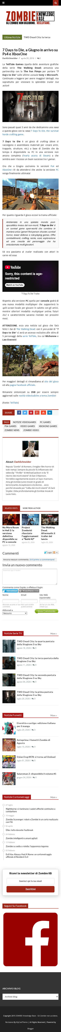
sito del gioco (51, 381)
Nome (5, 595)
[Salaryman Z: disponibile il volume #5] (8, 778)
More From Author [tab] (31, 508)
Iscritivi (31, 889)
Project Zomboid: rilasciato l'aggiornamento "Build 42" (30, 533)
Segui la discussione (56, 552)
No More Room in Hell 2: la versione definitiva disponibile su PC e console (10, 534)
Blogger (30, 1029)
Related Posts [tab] (11, 508)
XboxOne (7, 169)
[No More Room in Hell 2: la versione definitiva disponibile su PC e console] (11, 519)
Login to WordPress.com (29, 590)
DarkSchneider (10, 58)
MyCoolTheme (22, 1022)
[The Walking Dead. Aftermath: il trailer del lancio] (50, 519)
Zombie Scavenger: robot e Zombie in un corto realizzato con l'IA (32, 820)
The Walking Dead (25, 329)
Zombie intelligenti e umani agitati (21, 838)
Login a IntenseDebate (10, 590)
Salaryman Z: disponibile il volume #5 (36, 773)
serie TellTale (29, 336)
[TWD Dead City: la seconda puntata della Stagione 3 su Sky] (8, 679)
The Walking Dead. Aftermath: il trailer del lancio (48, 533)
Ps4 (52, 166)
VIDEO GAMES (27, 426)
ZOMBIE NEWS (12, 430)
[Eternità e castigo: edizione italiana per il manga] (8, 728)
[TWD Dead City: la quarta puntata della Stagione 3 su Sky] (8, 646)
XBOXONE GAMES (48, 426)
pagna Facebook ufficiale (22, 385)
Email (23, 595)
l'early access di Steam (36, 155)
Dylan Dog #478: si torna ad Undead (36, 756)
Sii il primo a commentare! (42, 559)
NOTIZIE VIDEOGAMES (24, 422)
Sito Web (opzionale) (45, 596)
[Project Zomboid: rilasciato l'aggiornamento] (30, 519)
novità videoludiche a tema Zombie (37, 395)
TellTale (14, 402)
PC (57, 169)
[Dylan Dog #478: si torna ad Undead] (8, 761)
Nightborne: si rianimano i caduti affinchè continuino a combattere (30, 810)
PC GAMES (45, 422)
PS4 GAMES (10, 426)
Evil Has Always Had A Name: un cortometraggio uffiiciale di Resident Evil (29, 855)
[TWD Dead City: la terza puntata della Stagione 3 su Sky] (8, 663)
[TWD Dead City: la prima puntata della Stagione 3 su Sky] (8, 696)
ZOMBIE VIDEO (31, 430)
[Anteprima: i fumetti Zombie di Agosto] (8, 744)
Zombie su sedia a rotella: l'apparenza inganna (27, 846)
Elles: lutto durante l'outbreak (19, 830)
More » (17, 37)
